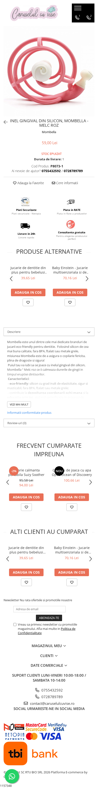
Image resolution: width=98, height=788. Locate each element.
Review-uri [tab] (16, 423)
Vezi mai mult (19, 404)
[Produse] (78, 9)
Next (90, 76)
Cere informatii (66, 183)
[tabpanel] (49, 71)
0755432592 (51, 690)
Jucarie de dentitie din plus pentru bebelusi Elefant (28, 270)
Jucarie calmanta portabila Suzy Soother (26, 472)
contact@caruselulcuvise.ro (51, 703)
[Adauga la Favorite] (28, 302)
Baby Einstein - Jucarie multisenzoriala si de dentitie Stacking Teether (70, 270)
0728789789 (51, 696)
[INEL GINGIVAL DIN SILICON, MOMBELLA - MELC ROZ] (49, 71)
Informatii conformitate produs (29, 412)
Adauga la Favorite (30, 183)
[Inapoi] (3, 122)
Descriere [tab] (13, 332)
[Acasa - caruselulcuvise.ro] (34, 13)
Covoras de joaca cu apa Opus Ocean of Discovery (72, 472)
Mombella (49, 132)
